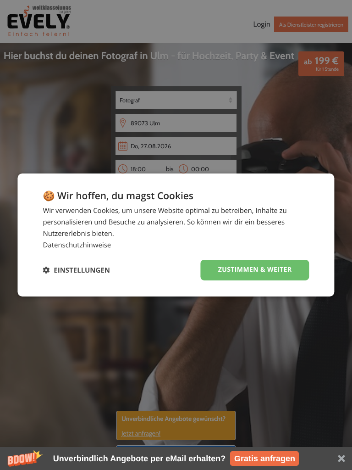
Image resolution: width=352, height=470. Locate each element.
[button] (176, 458)
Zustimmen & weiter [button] (255, 269)
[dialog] (175, 235)
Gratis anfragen (264, 458)
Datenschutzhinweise (77, 245)
